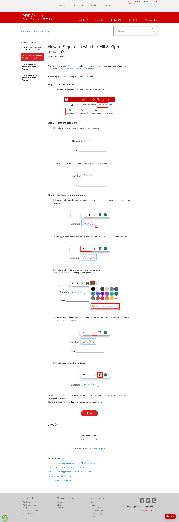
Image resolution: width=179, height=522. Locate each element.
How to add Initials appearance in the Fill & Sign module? (31, 66)
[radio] (83, 439)
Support (132, 19)
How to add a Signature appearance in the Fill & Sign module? (31, 77)
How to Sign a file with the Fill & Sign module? (32, 56)
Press (93, 516)
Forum (59, 502)
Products (77, 5)
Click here (97, 66)
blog (93, 5)
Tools (107, 5)
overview (84, 19)
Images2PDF (28, 508)
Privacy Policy (96, 508)
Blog (59, 505)
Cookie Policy (96, 513)
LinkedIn (56, 424)
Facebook (49, 424)
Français (131, 3)
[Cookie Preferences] (5, 518)
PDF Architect (26, 31)
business (100, 19)
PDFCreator (27, 502)
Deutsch (154, 1)
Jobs (93, 505)
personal (116, 19)
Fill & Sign (46, 31)
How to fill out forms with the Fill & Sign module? (31, 48)
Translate (61, 508)
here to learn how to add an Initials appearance (79, 69)
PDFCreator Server (30, 511)
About (93, 502)
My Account (150, 19)
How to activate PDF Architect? (60, 476)
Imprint (144, 510)
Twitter (52, 424)
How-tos (36, 31)
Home (62, 5)
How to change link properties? (60, 480)
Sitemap (153, 510)
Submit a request (98, 448)
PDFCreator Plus (29, 505)
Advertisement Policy (99, 511)
